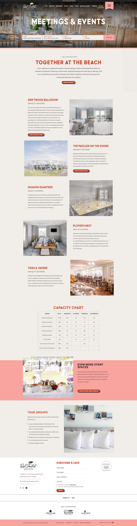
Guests (85, 36)
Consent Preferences (85, 522)
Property (25, 36)
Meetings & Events (85, 6)
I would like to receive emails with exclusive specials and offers (70, 486)
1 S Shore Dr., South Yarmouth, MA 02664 (31, 474)
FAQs (73, 498)
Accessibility (69, 522)
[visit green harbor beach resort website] (86, 512)
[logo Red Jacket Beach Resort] (30, 6)
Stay (46, 6)
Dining (71, 6)
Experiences (59, 6)
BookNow (109, 5)
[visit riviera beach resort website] (68, 512)
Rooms (65, 36)
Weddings (94, 6)
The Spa (66, 6)
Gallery (101, 6)
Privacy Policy (73, 485)
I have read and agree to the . (67, 484)
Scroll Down (68, 44)
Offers (76, 6)
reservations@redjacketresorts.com (30, 479)
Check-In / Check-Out (48, 36)
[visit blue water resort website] (51, 512)
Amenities (51, 6)
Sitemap (76, 522)
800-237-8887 (101, 7)
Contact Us (66, 498)
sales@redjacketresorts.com (28, 483)
